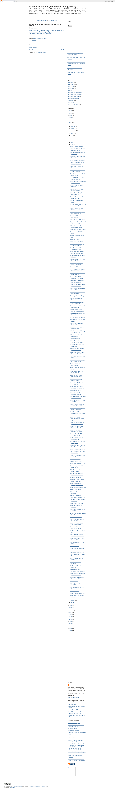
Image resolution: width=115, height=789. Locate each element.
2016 (70, 614)
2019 (70, 607)
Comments (70, 88)
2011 (70, 626)
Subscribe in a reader (42, 20)
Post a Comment (33, 47)
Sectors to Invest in (74, 546)
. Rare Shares (71, 84)
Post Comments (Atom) (40, 52)
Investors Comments (74, 94)
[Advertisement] (47, 56)
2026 (70, 110)
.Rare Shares (71, 86)
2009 (70, 630)
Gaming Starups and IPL (75, 338)
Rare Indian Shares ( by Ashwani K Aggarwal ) (52, 6)
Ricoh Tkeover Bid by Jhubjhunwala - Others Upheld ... (77, 413)
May (72, 140)
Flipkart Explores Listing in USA (77, 552)
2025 (70, 113)
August (72, 133)
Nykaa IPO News (74, 581)
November (73, 126)
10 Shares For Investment (76, 477)
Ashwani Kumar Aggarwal (17, 786)
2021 (70, 122)
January (73, 602)
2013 (70, 621)
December (73, 124)
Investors (70, 90)
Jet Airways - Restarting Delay (77, 296)
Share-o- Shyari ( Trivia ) (73, 104)
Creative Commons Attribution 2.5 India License (38, 786)
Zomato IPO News (74, 591)
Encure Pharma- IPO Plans (76, 503)
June (72, 137)
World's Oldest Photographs (74, 723)
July (72, 135)
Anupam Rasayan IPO (75, 459)
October (73, 128)
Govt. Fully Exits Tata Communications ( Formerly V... (77, 419)
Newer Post (31, 49)
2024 (70, 115)
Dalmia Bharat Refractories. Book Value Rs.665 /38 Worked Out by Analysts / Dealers (76, 63)
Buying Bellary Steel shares (76, 241)
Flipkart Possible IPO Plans (76, 461)
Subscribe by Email (53, 20)
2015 (70, 616)
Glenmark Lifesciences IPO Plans (78, 487)
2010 (70, 628)
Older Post (63, 49)
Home (47, 49)
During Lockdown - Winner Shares (78, 229)
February (73, 600)
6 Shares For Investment (76, 489)
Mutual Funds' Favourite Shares (77, 266)
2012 (70, 623)
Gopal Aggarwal (12, 787)
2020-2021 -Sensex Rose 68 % (77, 146)
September (73, 130)
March (72, 144)
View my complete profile (73, 697)
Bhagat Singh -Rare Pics (73, 730)
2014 (70, 619)
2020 (70, 605)
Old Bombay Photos (72, 728)
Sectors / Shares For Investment (77, 593)
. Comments (34, 40)
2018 (70, 610)
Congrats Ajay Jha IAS (73, 709)
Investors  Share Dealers (75, 92)
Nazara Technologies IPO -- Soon (77, 463)
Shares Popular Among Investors (77, 449)
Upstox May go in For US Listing (77, 160)
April (72, 142)
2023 (70, 117)
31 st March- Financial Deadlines (77, 317)
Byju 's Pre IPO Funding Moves (77, 219)
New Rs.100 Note (72, 704)
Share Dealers (71, 102)
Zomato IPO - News (74, 239)
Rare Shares (70, 100)
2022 (70, 120)
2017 (70, 612)
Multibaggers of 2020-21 (75, 390)
